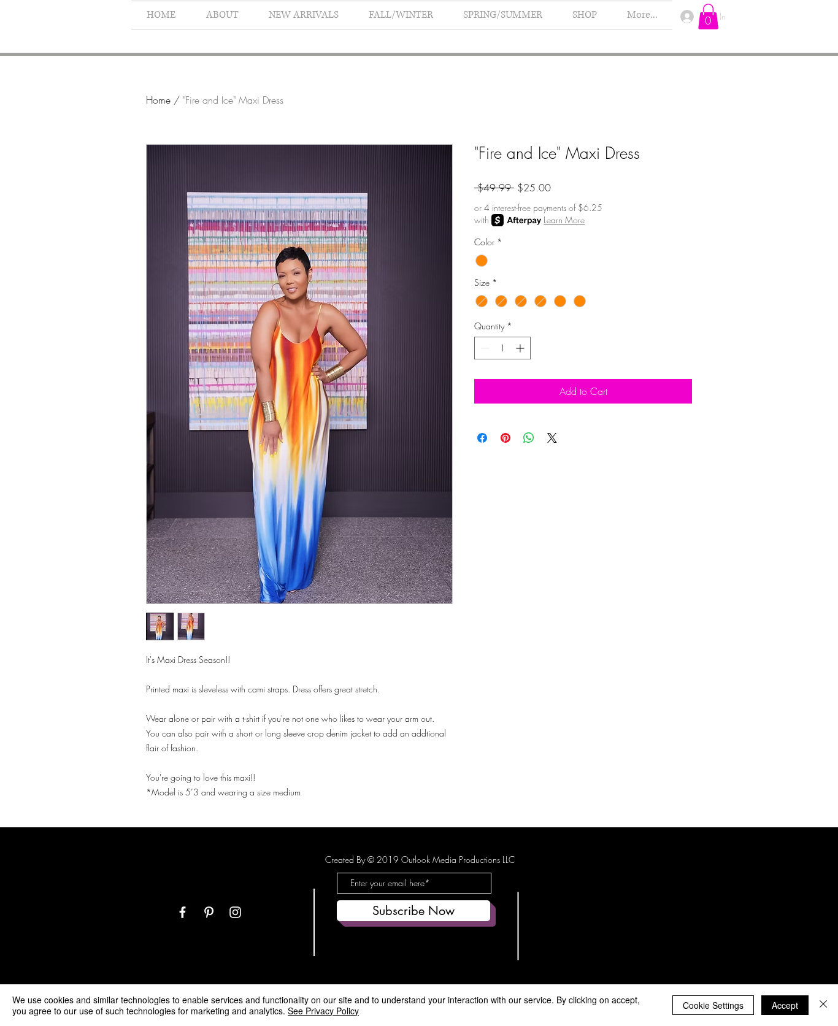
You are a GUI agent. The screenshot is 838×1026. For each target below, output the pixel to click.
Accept (785, 1005)
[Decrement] (483, 348)
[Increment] (521, 348)
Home (158, 100)
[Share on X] (552, 438)
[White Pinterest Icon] (209, 912)
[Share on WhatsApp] (528, 438)
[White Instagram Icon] (235, 912)
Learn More (564, 220)
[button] (708, 16)
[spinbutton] (502, 348)
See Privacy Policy (323, 1011)
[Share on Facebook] (482, 438)
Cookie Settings (713, 1005)
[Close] (823, 1005)
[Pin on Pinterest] (505, 438)
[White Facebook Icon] (182, 912)
